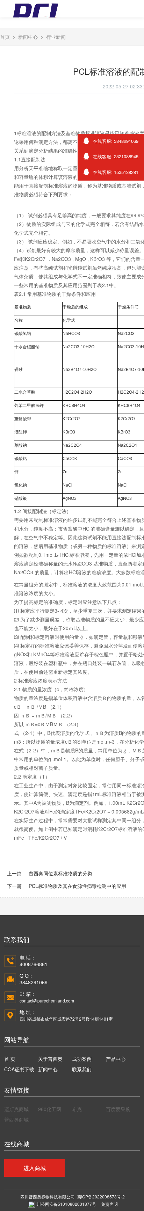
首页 (5, 36)
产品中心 (115, 1058)
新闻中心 (28, 36)
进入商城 (34, 1168)
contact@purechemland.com (47, 1001)
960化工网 (49, 1109)
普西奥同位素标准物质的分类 (60, 873)
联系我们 (82, 1069)
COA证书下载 (19, 1069)
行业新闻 (56, 36)
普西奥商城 (16, 1119)
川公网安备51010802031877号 (66, 1204)
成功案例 (82, 1058)
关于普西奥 (50, 1058)
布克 (77, 1109)
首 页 (9, 1058)
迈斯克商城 (16, 1109)
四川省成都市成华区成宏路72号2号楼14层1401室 (66, 1019)
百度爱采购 (118, 1109)
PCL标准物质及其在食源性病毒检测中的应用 (77, 885)
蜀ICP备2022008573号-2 (101, 1196)
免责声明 (109, 1204)
